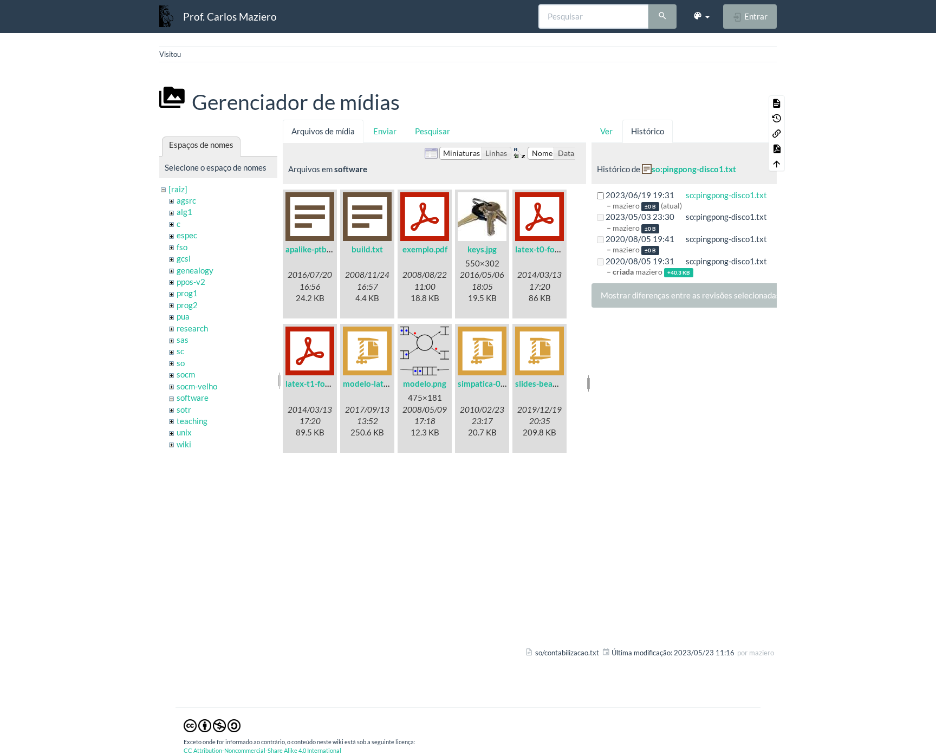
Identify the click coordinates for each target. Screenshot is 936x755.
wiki (184, 444)
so (181, 363)
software (193, 397)
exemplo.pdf (424, 249)
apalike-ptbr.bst (314, 249)
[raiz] (177, 189)
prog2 (187, 305)
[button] (701, 16)
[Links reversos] (776, 133)
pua (183, 316)
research (192, 328)
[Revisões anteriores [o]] (776, 118)
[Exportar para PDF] (776, 148)
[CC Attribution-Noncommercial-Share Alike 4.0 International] (212, 724)
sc (180, 351)
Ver (606, 131)
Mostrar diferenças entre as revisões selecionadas (690, 295)
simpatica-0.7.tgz (489, 383)
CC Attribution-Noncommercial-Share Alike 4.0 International (262, 750)
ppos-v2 (191, 282)
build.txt (367, 249)
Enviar (384, 131)
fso (182, 247)
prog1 (187, 293)
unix (184, 432)
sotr (184, 409)
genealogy (195, 270)
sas (182, 339)
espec (187, 235)
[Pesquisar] (662, 16)
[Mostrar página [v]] (776, 103)
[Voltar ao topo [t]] (776, 164)
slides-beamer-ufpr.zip (555, 383)
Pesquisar (432, 131)
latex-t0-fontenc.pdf (552, 249)
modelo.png (424, 383)
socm (186, 374)
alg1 (184, 212)
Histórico (647, 131)
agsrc (186, 200)
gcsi (184, 258)
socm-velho (197, 386)
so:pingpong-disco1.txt (694, 169)
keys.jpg (482, 249)
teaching (192, 421)
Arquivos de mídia (323, 131)
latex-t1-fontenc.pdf (322, 383)
